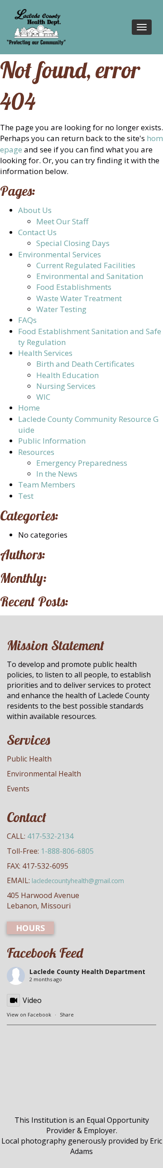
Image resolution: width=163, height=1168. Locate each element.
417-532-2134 (50, 836)
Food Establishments (73, 287)
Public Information (52, 440)
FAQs (27, 320)
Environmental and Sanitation (89, 276)
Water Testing (61, 309)
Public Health (29, 759)
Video (32, 1000)
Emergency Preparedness (81, 463)
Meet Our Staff (62, 221)
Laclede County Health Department (87, 971)
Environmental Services (59, 254)
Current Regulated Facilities (85, 265)
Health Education (67, 375)
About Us (35, 210)
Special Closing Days (73, 243)
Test (26, 496)
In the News (56, 473)
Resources (36, 452)
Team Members (46, 484)
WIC (43, 397)
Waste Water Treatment (79, 298)
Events (18, 789)
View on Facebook (29, 1014)
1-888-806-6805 (67, 851)
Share (67, 1014)
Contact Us (37, 232)
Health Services (45, 353)
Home (29, 407)
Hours (30, 927)
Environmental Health (44, 774)
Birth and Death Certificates (85, 364)
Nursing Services (66, 386)
